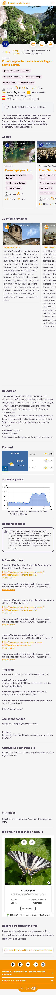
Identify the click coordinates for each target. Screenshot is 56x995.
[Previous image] (3, 22)
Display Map (26, 988)
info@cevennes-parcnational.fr (16, 524)
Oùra (4, 701)
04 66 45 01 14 (8, 457)
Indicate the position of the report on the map (30, 829)
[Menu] (53, 3)
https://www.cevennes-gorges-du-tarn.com (22, 521)
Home (7, 52)
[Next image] (52, 22)
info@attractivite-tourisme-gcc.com (19, 454)
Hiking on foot (16, 52)
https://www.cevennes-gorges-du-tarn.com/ (23, 451)
